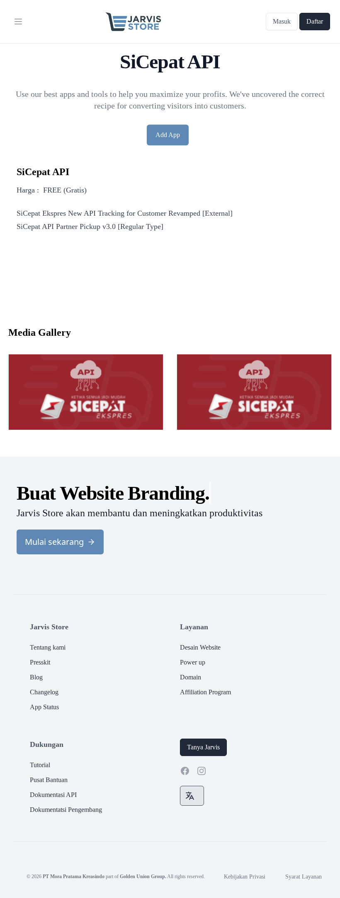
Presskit (40, 662)
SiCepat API (43, 171)
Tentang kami (48, 647)
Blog (36, 677)
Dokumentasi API (53, 794)
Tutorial (40, 764)
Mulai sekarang (54, 541)
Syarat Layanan (303, 877)
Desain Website (200, 647)
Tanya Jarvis (203, 747)
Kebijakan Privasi (244, 877)
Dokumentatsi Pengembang (66, 809)
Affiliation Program (205, 692)
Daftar (314, 21)
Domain (190, 677)
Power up (192, 662)
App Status (44, 706)
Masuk (282, 21)
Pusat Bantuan (49, 779)
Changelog (44, 692)
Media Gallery (39, 332)
